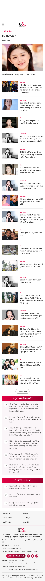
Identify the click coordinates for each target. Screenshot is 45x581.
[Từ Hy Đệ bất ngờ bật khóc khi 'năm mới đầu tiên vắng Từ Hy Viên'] (10, 380)
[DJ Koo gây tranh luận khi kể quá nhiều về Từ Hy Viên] (10, 200)
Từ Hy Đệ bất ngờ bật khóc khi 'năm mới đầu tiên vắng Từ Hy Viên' (30, 380)
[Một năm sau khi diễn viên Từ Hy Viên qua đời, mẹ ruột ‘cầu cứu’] (10, 169)
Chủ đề (7, 31)
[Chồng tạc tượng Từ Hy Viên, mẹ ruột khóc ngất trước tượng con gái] (10, 315)
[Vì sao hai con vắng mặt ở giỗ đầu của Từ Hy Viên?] (10, 265)
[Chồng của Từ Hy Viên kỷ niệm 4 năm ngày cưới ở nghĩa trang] (10, 250)
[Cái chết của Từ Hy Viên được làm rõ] (10, 281)
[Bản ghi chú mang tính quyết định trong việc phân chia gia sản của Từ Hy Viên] (10, 104)
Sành (26, 522)
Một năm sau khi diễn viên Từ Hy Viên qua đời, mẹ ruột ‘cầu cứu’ (31, 170)
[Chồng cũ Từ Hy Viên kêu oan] (10, 234)
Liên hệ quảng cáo (16, 556)
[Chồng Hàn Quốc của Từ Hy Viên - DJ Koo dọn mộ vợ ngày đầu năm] (10, 348)
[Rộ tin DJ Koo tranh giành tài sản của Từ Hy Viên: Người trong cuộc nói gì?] (10, 138)
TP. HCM (5, 567)
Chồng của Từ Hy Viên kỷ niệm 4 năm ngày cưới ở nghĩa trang (31, 250)
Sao (21, 165)
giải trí (36, 503)
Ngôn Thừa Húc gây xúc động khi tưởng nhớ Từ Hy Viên (31, 365)
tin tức (22, 486)
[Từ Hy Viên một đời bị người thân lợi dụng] (10, 122)
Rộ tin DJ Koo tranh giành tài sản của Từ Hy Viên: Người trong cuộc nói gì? (31, 138)
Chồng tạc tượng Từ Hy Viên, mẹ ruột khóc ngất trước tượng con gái (31, 315)
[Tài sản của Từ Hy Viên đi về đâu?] (22, 57)
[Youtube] (32, 556)
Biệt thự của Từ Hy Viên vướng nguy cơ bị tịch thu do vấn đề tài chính (31, 185)
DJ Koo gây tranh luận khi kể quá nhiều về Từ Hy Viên (31, 201)
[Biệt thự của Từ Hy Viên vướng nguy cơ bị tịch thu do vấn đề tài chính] (10, 185)
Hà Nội (4, 560)
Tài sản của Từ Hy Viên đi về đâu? (18, 74)
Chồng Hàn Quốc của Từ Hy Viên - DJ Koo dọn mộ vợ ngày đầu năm (31, 349)
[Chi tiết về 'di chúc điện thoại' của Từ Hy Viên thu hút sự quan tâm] (10, 153)
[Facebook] (28, 556)
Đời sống (7, 518)
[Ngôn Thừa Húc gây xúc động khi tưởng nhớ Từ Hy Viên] (10, 364)
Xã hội (26, 518)
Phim (21, 360)
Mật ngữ (7, 522)
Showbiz (23, 82)
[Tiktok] (37, 556)
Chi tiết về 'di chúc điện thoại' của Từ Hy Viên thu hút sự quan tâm (31, 154)
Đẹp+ (25, 513)
